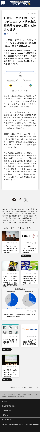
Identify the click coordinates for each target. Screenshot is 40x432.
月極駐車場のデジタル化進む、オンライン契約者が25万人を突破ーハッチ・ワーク (30, 281)
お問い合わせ (6, 415)
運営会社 (5, 401)
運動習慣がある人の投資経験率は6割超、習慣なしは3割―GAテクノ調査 (20, 315)
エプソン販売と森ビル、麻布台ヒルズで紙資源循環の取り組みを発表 (10, 249)
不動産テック (25, 256)
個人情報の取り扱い (8, 406)
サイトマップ (6, 419)
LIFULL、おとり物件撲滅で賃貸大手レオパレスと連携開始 (30, 342)
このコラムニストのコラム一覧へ (21, 387)
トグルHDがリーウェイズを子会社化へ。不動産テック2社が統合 (30, 249)
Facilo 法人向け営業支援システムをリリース (10, 342)
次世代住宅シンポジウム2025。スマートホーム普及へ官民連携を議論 (10, 373)
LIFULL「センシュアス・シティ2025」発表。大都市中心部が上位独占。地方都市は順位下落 (10, 282)
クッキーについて (8, 410)
